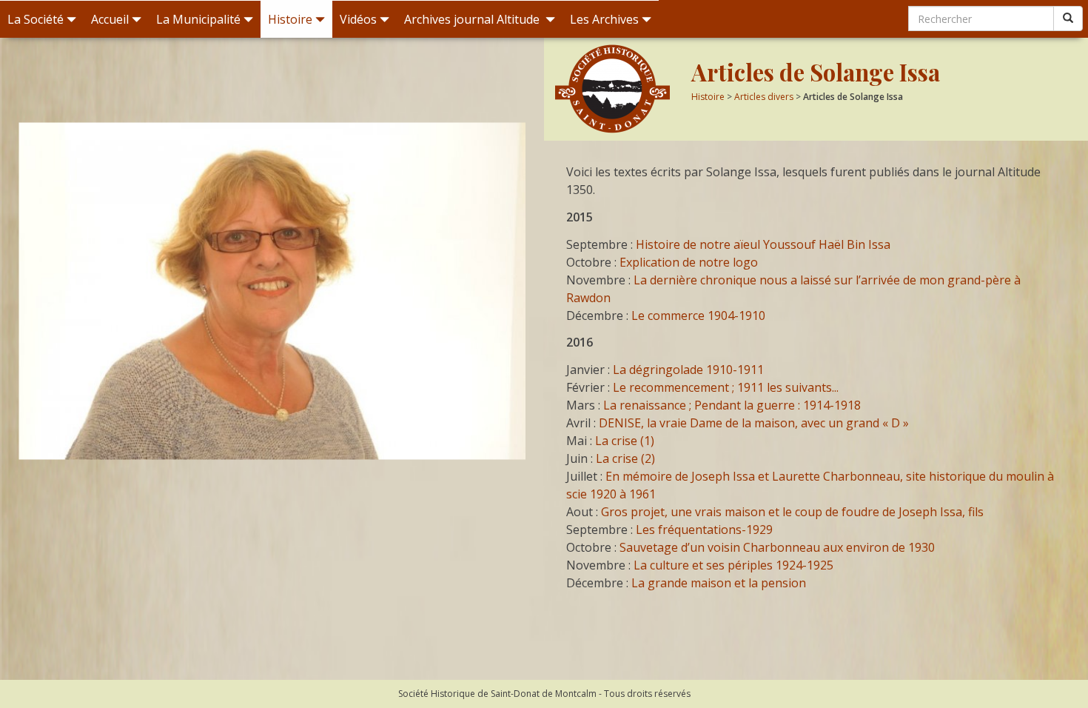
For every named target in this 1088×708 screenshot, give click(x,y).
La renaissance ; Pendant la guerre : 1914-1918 (732, 405)
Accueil (110, 19)
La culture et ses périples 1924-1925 (733, 565)
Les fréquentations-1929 (704, 529)
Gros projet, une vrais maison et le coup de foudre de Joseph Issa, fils (792, 512)
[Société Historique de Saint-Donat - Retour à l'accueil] (617, 88)
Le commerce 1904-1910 (698, 315)
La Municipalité (198, 19)
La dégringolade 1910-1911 (688, 369)
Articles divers (763, 96)
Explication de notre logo (688, 262)
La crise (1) (624, 441)
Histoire (290, 19)
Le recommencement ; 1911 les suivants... (726, 387)
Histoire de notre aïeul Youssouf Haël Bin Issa (763, 244)
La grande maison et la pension (718, 583)
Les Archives (604, 19)
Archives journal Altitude (473, 19)
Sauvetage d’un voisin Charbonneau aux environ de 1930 (777, 547)
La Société (35, 19)
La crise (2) (625, 458)
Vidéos (358, 19)
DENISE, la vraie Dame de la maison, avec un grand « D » (754, 423)
